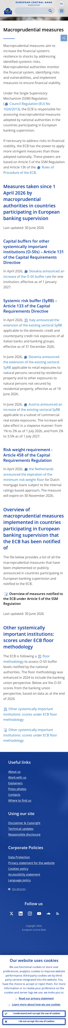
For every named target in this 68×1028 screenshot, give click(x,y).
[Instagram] (30, 913)
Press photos (17, 789)
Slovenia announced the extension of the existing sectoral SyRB (31, 363)
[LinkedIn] (21, 913)
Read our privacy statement (36, 998)
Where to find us (19, 800)
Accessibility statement (24, 874)
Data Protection (19, 857)
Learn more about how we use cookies (36, 1004)
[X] (11, 913)
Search (50, 11)
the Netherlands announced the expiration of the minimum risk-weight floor (28, 475)
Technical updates (21, 829)
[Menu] (61, 11)
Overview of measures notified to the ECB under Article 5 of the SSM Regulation (33, 599)
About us (14, 771)
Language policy (19, 880)
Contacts (14, 794)
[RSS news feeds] (58, 913)
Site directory (19, 889)
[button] (61, 3)
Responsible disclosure (24, 834)
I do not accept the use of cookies (36, 1021)
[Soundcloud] (48, 913)
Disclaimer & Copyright (24, 823)
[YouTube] (39, 913)
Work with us (17, 777)
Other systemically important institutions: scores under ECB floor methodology (30, 715)
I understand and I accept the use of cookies (36, 1014)
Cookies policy (18, 868)
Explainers (15, 783)
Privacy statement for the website (31, 863)
